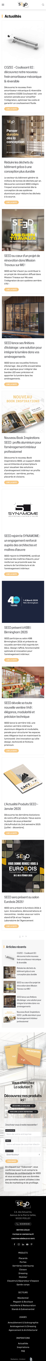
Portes (23, 1262)
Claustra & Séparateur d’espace (23, 1281)
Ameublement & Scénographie (23, 1322)
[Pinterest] (31, 1244)
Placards (23, 1258)
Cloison (23, 1269)
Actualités (23, 1343)
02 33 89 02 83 (25, 1224)
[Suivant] (26, 936)
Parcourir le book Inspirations (21, 1112)
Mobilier (23, 1277)
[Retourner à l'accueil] (23, 4)
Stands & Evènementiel (23, 1309)
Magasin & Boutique (23, 1301)
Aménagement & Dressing (23, 1326)
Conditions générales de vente (23, 1238)
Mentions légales (23, 1230)
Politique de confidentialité (23, 1234)
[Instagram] (19, 1244)
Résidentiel (23, 1298)
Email (8, 1140)
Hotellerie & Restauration (23, 1305)
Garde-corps (23, 1284)
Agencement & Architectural (23, 1330)
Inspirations (23, 1347)
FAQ (23, 1351)
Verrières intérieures (23, 1266)
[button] (3, 4)
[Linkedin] (23, 1244)
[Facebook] (14, 1244)
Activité (9, 1151)
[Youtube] (27, 1244)
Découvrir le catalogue (21, 1106)
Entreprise (10, 1130)
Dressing (23, 1273)
